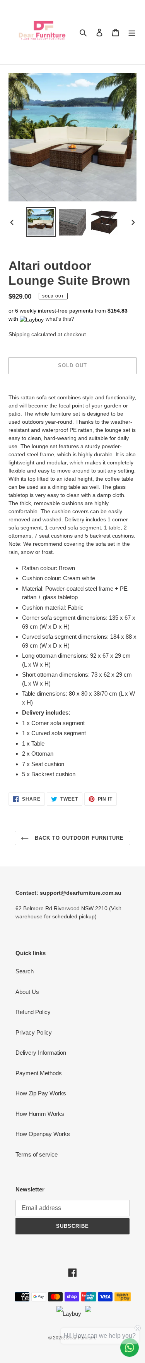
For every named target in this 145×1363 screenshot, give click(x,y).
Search (24, 971)
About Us (27, 991)
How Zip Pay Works (40, 1093)
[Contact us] (129, 1347)
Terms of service (36, 1154)
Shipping (19, 334)
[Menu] (132, 32)
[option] (41, 222)
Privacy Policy (33, 1032)
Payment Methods (38, 1073)
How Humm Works (39, 1113)
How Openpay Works (42, 1134)
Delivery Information (40, 1052)
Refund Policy (33, 1012)
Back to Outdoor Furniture (78, 838)
